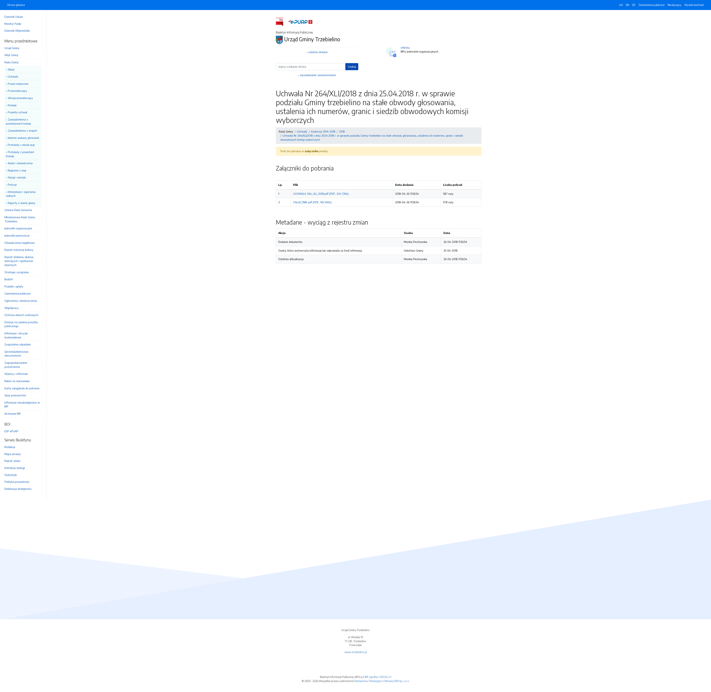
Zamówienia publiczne (17, 293)
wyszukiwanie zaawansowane (318, 75)
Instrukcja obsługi (14, 467)
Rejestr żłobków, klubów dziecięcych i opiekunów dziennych (19, 261)
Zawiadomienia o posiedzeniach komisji (18, 121)
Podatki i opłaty (13, 286)
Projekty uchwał (17, 112)
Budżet (8, 279)
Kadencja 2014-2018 (323, 131)
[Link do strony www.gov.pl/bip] (282, 21)
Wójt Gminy (11, 55)
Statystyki (10, 475)
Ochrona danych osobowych (21, 315)
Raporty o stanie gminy (21, 203)
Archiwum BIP (12, 413)
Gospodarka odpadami (17, 344)
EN (627, 4)
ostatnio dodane (318, 52)
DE (633, 4)
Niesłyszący (674, 4)
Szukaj (352, 66)
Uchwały (13, 76)
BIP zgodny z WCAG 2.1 (378, 676)
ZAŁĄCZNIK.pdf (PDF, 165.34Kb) (312, 202)
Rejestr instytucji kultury (18, 249)
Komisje (12, 105)
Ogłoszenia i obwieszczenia (20, 300)
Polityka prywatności (16, 481)
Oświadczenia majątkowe (19, 242)
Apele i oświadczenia (20, 163)
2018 (342, 131)
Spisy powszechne (15, 395)
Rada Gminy (11, 62)
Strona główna (16, 4)
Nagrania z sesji (17, 170)
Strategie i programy (16, 272)
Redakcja (9, 447)
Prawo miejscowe (18, 83)
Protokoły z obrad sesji (21, 144)
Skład (11, 69)
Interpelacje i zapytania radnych (21, 194)
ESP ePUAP (11, 431)
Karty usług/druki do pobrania (21, 388)
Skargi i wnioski (17, 177)
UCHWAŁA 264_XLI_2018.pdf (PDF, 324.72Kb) (321, 193)
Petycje (12, 184)
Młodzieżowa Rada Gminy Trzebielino (19, 219)
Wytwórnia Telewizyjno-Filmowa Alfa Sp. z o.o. (382, 681)
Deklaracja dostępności (17, 488)
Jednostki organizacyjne (18, 228)
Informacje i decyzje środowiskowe (16, 335)
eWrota (405, 47)
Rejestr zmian (12, 460)
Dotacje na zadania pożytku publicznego (21, 324)
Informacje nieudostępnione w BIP (22, 404)
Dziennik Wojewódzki (17, 30)
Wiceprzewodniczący (20, 98)
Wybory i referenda (16, 373)
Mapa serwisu (12, 454)
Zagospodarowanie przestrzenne (15, 364)
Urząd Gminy (11, 48)
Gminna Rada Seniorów (18, 210)
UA (621, 4)
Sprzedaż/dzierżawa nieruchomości (16, 353)
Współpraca (11, 308)
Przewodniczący (17, 90)
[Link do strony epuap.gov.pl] (300, 21)
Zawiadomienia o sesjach (22, 130)
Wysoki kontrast (694, 4)
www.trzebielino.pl (355, 652)
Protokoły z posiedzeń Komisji (20, 154)
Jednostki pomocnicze (17, 235)
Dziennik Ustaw (13, 16)
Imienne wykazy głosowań (23, 137)
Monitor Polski (12, 23)
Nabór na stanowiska (16, 381)
